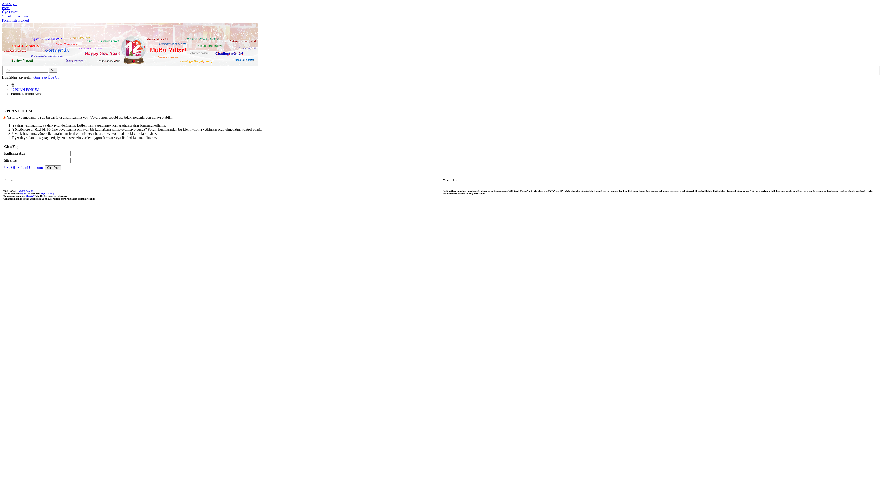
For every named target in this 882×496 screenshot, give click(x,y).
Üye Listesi (10, 12)
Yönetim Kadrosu (15, 16)
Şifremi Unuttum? (30, 167)
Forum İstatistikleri (15, 20)
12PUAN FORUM (25, 90)
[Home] (13, 85)
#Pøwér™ (30, 196)
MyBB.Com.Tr (26, 191)
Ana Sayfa (9, 4)
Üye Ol (53, 77)
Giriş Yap (40, 77)
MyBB (23, 193)
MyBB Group (48, 193)
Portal (6, 8)
